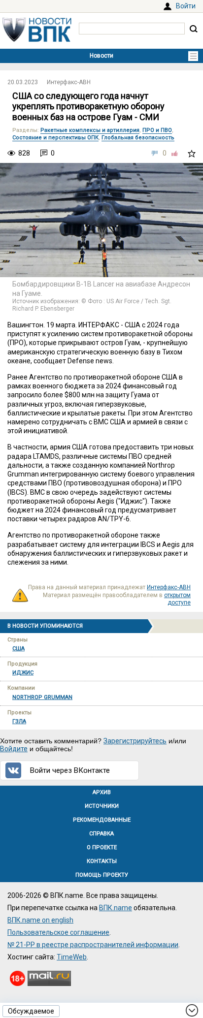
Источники (102, 806)
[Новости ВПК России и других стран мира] (36, 39)
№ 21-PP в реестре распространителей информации (92, 945)
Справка (101, 833)
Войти (186, 6)
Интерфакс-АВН (69, 82)
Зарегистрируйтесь (135, 741)
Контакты (102, 861)
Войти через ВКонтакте (70, 770)
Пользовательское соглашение (58, 932)
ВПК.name (115, 908)
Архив (102, 792)
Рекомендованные (102, 820)
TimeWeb (72, 957)
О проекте (102, 847)
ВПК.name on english (40, 920)
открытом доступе (177, 599)
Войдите (14, 749)
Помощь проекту (101, 875)
